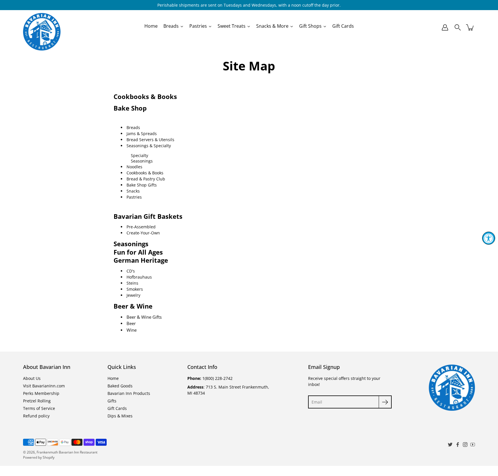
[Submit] (385, 401)
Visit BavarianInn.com (44, 386)
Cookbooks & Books (145, 96)
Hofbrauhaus (139, 277)
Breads (133, 127)
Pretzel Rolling (37, 401)
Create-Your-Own (143, 233)
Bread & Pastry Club (146, 179)
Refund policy (36, 416)
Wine (132, 330)
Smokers (135, 289)
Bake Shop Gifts (142, 185)
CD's (131, 271)
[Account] (445, 27)
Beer (131, 323)
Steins (132, 283)
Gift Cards (117, 408)
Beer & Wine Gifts (144, 317)
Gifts (111, 401)
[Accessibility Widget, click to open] (488, 238)
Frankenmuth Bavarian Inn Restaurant (67, 452)
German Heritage (141, 260)
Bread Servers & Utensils (150, 139)
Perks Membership (41, 393)
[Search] (457, 27)
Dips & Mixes (120, 416)
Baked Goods (120, 386)
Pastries (134, 197)
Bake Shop (130, 108)
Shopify (48, 457)
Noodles (134, 166)
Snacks (133, 191)
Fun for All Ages (138, 252)
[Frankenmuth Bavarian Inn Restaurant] (42, 27)
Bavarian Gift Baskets (148, 216)
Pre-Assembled (141, 226)
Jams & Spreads (142, 133)
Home (113, 378)
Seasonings (142, 161)
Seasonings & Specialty (149, 145)
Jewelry (133, 295)
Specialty (139, 155)
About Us (32, 378)
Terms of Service (39, 408)
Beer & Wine (133, 306)
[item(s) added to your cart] (470, 27)
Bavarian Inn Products (128, 393)
